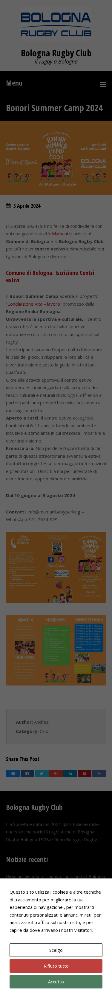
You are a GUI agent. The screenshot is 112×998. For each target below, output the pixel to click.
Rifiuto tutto (56, 966)
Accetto (56, 982)
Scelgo (56, 950)
